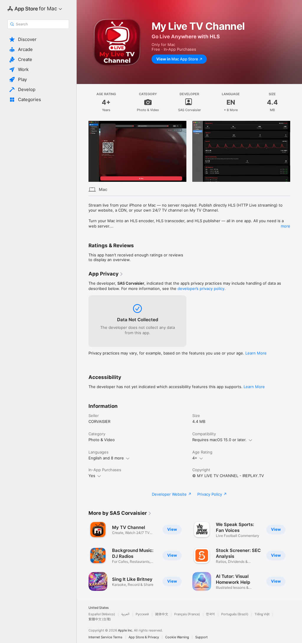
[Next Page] (296, 151)
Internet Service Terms (105, 637)
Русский (142, 614)
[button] (38, 39)
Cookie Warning (177, 637)
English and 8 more (106, 458)
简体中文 (161, 614)
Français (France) (187, 614)
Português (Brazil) (234, 614)
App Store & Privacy (144, 637)
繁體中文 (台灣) (99, 619)
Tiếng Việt (262, 614)
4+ (194, 458)
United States (98, 607)
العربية (125, 614)
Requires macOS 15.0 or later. (219, 439)
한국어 (210, 614)
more (285, 226)
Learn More (256, 353)
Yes (91, 475)
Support (201, 637)
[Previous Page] (82, 151)
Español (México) (101, 614)
